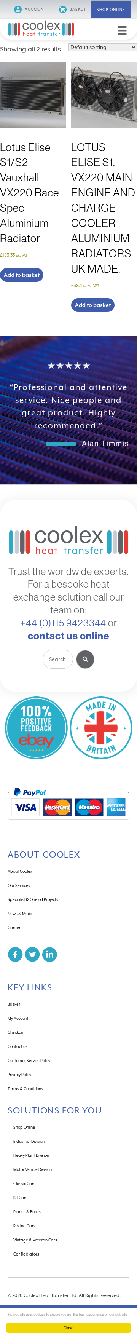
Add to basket (22, 275)
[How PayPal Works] (68, 823)
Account (35, 9)
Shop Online (111, 9)
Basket (77, 9)
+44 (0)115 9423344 (63, 623)
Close (68, 1328)
